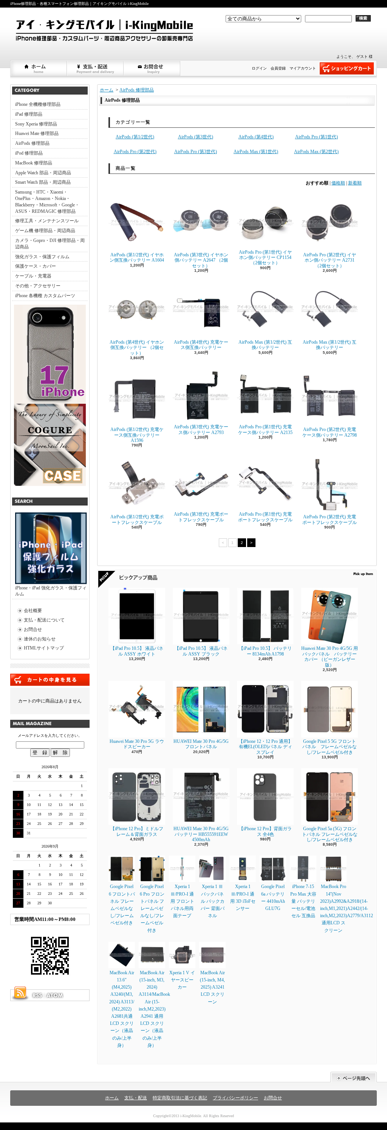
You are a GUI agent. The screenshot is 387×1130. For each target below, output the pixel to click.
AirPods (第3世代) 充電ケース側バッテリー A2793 (201, 429)
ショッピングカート (347, 68)
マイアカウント (302, 68)
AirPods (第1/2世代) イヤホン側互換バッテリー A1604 (137, 257)
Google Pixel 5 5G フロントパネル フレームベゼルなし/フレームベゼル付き (329, 747)
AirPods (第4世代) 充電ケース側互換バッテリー (201, 344)
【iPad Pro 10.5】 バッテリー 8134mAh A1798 (265, 651)
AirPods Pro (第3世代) (195, 151)
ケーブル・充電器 (33, 276)
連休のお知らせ (40, 639)
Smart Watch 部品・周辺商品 (43, 182)
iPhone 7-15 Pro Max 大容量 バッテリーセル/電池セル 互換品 (303, 901)
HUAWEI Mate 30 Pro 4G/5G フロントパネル (201, 744)
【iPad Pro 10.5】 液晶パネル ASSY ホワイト (136, 651)
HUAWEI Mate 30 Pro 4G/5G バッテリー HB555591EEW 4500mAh (201, 834)
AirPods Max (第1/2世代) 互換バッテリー (265, 344)
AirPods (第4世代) (256, 137)
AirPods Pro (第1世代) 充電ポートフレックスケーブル (265, 517)
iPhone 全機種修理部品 (37, 104)
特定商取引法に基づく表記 (180, 1098)
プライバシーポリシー (235, 1098)
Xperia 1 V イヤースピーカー (182, 980)
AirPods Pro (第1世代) (316, 137)
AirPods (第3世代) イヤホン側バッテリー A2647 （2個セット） (201, 260)
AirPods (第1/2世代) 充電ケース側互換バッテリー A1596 (137, 435)
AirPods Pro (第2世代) (135, 151)
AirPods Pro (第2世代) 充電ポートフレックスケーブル (329, 519)
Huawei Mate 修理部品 (37, 133)
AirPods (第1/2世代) (135, 137)
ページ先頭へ (353, 1077)
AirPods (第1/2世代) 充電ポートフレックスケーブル (137, 519)
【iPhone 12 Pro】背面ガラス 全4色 (265, 831)
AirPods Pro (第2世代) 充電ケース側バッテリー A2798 (329, 432)
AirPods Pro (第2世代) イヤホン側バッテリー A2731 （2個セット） (329, 260)
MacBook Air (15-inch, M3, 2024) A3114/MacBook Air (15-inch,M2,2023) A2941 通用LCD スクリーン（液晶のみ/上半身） (154, 1009)
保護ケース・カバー (35, 266)
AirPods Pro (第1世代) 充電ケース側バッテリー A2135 (265, 429)
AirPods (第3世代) (195, 137)
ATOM (55, 995)
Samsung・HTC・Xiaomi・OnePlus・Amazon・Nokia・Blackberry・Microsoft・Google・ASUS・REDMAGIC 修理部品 (47, 201)
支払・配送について (95, 68)
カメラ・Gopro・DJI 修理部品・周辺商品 (50, 244)
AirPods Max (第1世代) (256, 151)
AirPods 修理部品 (32, 143)
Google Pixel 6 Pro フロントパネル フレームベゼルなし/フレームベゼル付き (152, 908)
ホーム (39, 68)
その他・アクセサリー (37, 285)
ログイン (259, 68)
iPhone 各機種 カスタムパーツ (45, 295)
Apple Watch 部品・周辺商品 (43, 172)
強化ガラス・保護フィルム (42, 256)
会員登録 (278, 68)
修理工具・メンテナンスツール (47, 220)
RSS (37, 995)
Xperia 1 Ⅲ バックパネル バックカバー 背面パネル (212, 901)
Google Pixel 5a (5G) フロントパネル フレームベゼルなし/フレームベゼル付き (330, 834)
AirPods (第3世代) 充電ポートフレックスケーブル (201, 517)
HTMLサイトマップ (44, 648)
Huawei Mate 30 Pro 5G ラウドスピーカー (137, 744)
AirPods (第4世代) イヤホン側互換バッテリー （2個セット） (137, 347)
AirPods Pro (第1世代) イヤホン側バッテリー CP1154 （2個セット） (265, 258)
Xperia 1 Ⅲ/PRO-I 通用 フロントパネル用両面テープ (182, 901)
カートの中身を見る (50, 680)
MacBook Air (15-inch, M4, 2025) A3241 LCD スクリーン (212, 987)
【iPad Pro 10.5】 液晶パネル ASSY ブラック (201, 651)
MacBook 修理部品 (33, 163)
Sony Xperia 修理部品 (36, 124)
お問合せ (152, 68)
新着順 (355, 183)
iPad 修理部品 (28, 114)
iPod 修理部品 (29, 153)
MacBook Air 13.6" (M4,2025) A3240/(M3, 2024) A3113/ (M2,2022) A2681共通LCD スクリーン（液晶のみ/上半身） (121, 1009)
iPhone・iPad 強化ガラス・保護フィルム (51, 591)
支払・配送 (135, 1098)
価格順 (338, 183)
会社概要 (33, 610)
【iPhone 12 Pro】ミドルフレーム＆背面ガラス (136, 831)
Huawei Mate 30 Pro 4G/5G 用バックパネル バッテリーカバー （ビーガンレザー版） (329, 656)
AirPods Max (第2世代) (316, 151)
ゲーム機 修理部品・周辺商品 (45, 230)
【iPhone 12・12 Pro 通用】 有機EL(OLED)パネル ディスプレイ (265, 747)
